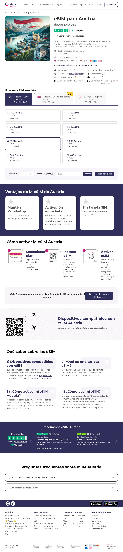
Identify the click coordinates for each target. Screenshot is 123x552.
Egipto (66, 518)
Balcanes (81, 516)
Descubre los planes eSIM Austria (99, 295)
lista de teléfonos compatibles (91, 328)
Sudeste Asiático (99, 526)
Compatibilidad (46, 5)
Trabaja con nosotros (14, 529)
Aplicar (88, 174)
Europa (27, 12)
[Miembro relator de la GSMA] (112, 546)
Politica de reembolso (43, 526)
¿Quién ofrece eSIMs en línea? (23, 488)
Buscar (75, 5)
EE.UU (80, 523)
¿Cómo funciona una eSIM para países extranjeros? (33, 477)
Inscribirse (111, 5)
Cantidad (13, 174)
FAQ (34, 5)
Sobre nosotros (12, 516)
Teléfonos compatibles (44, 516)
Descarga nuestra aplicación (17, 518)
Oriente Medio (98, 518)
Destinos (24, 5)
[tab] (18, 99)
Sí (102, 74)
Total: (39, 174)
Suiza (65, 526)
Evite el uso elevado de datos (46, 529)
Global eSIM (68, 516)
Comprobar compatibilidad (71, 36)
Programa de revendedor (16, 526)
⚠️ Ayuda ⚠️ (10, 521)
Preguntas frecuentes (43, 523)
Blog (7, 534)
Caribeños (96, 521)
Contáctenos (11, 531)
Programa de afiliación (15, 523)
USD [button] (90, 5)
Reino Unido (68, 523)
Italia (79, 526)
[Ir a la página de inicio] (10, 4)
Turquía (80, 518)
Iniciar (98, 5)
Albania (66, 521)
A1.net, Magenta (76, 74)
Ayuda (59, 5)
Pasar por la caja (104, 174)
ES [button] (84, 5)
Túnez (80, 521)
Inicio (7, 12)
